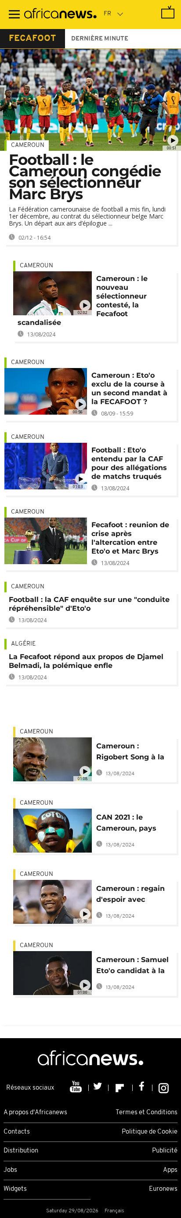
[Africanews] (60, 14)
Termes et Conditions (146, 1112)
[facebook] (142, 1088)
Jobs (10, 1170)
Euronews (163, 1189)
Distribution (21, 1151)
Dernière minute (99, 39)
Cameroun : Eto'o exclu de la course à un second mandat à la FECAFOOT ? (129, 388)
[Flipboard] (121, 1088)
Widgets (15, 1189)
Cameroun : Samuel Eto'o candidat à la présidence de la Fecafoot (132, 966)
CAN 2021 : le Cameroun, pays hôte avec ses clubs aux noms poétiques (134, 824)
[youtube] (77, 1088)
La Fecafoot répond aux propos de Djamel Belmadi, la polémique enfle (86, 661)
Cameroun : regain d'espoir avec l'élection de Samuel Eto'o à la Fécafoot (133, 895)
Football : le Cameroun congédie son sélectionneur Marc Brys (85, 176)
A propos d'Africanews (35, 1112)
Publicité (164, 1151)
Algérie (23, 644)
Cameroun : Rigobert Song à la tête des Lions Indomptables (130, 753)
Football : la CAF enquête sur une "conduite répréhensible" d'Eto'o (89, 604)
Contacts (17, 1132)
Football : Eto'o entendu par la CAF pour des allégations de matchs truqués (129, 463)
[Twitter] (99, 1088)
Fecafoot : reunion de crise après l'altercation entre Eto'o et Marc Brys (130, 538)
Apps (170, 1170)
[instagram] (163, 1088)
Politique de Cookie (149, 1132)
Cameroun (27, 145)
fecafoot (32, 38)
